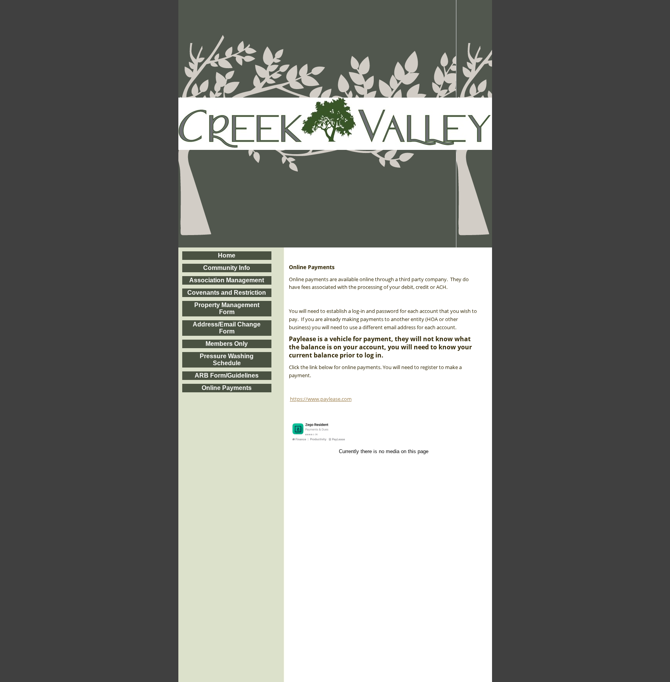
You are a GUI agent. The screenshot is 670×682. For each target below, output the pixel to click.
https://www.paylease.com (321, 398)
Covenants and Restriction (226, 292)
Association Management (226, 280)
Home (226, 255)
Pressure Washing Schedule (227, 359)
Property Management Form (226, 308)
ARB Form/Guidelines (227, 375)
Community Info (226, 268)
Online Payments (227, 388)
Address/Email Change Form (227, 328)
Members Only (226, 343)
